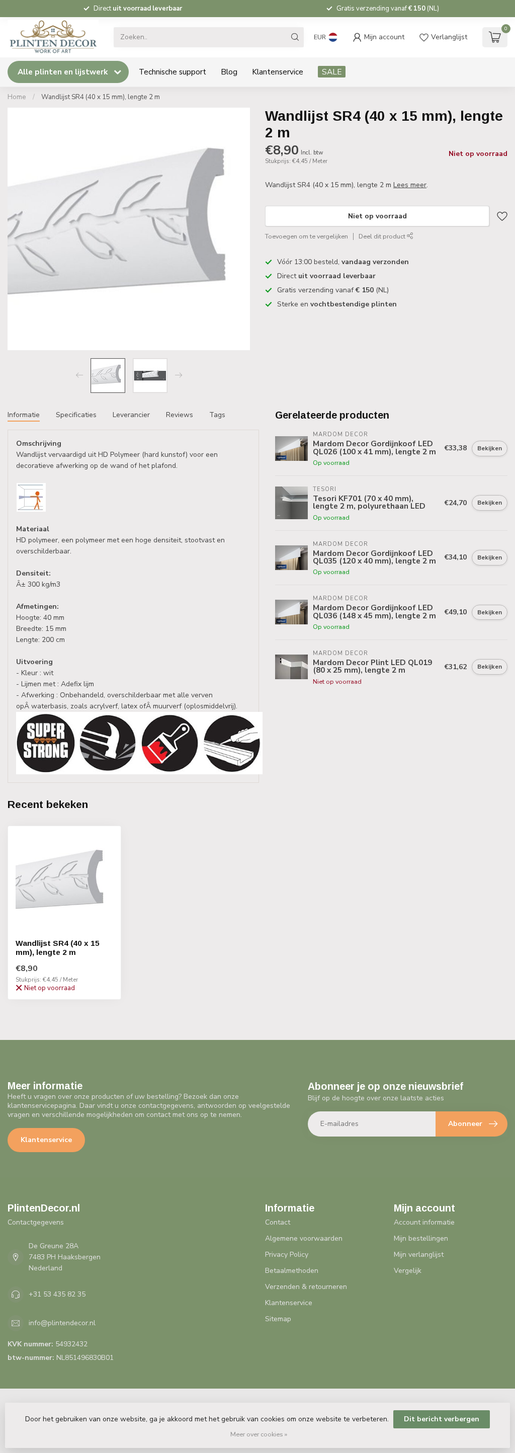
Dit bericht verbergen (441, 1419)
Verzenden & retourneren (306, 1286)
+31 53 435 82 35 (57, 1294)
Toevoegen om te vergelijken (306, 236)
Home (17, 97)
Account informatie (424, 1222)
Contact (277, 1222)
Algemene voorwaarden (303, 1238)
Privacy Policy (286, 1254)
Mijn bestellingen (421, 1238)
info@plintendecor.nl (62, 1323)
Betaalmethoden (291, 1270)
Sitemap (278, 1319)
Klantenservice (277, 71)
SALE (331, 71)
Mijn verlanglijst (419, 1254)
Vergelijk (407, 1270)
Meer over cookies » (258, 1434)
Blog (229, 71)
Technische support (172, 71)
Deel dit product (383, 236)
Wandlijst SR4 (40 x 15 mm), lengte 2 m (100, 97)
